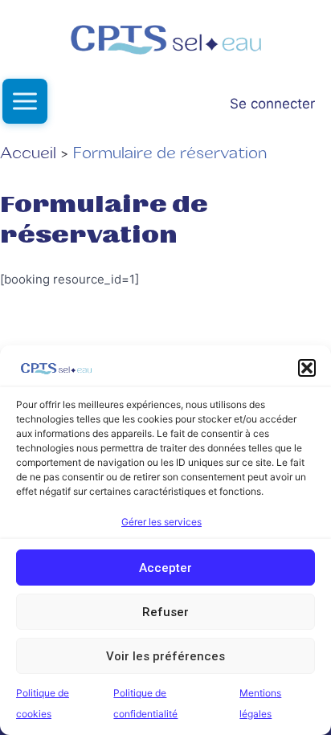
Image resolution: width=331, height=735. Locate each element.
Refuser (165, 612)
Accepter (165, 568)
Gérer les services (161, 522)
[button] (307, 368)
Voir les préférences (165, 656)
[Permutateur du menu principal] (24, 101)
